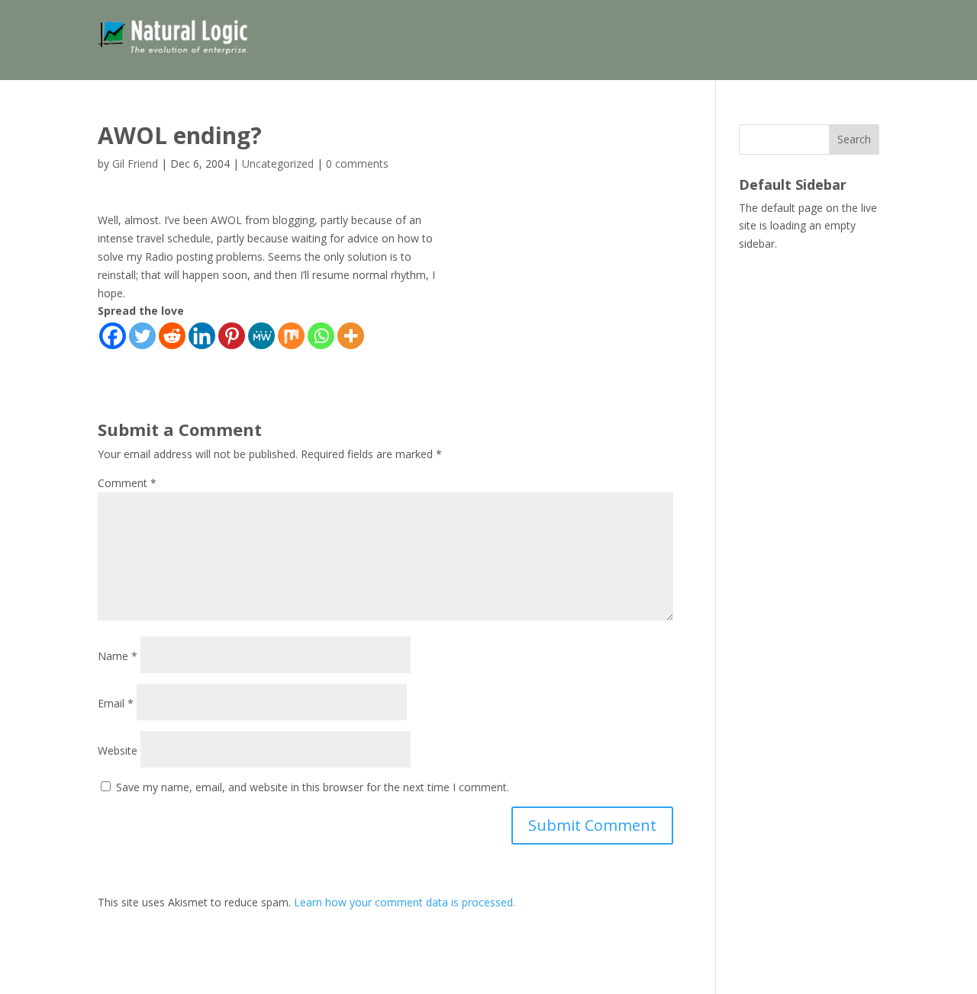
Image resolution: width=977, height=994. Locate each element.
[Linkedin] (202, 335)
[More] (350, 335)
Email (116, 703)
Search (854, 139)
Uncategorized (278, 163)
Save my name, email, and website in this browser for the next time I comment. (312, 787)
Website (117, 750)
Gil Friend (135, 163)
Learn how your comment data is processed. (404, 902)
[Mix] (291, 335)
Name (117, 656)
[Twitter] (142, 335)
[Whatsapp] (321, 335)
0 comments (357, 163)
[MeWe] (261, 335)
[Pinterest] (231, 335)
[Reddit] (172, 335)
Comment (127, 483)
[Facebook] (112, 335)
